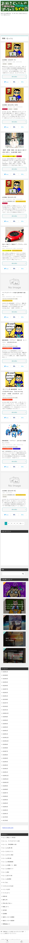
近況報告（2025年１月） (9, 59)
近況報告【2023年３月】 (9, 197)
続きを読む (14, 76)
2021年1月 (5, 709)
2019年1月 (5, 772)
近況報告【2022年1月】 (9, 490)
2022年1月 (5, 696)
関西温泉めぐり (6, 924)
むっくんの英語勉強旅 (8, 861)
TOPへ (21, 941)
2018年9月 (5, 785)
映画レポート (6, 906)
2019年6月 (5, 754)
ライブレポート (17, 348)
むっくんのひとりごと (20, 201)
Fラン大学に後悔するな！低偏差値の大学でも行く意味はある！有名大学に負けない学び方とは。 (14, 606)
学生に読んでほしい (7, 903)
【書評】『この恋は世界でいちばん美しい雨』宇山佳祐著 (14, 639)
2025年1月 (5, 671)
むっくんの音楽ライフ (7, 348)
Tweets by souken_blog (7, 827)
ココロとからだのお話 (8, 886)
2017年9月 (5, 817)
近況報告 (10, 63)
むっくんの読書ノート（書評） (9, 156)
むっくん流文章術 (7, 879)
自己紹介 (4, 63)
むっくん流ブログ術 (7, 875)
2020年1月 (5, 734)
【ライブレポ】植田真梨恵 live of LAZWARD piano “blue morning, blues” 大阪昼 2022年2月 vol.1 (12, 391)
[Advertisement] (14, 25)
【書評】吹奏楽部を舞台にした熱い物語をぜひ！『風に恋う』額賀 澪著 (14, 622)
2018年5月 (5, 799)
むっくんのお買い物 (7, 250)
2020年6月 (5, 720)
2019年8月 (5, 747)
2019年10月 (5, 741)
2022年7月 (5, 689)
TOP (13, 931)
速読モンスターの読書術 (8, 917)
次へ (21, 523)
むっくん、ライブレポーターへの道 (10, 298)
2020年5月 (5, 723)
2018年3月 (5, 806)
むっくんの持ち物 (7, 858)
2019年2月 (5, 768)
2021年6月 (5, 706)
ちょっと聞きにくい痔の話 (9, 837)
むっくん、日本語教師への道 (8, 201)
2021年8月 (5, 699)
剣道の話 (5, 896)
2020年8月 (5, 716)
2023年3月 (5, 682)
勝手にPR (5, 109)
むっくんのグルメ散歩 (8, 854)
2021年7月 (5, 702)
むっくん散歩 (6, 872)
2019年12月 (5, 737)
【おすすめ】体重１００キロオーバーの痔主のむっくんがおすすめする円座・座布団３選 (14, 589)
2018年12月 (5, 775)
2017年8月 (5, 820)
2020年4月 (5, 727)
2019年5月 (5, 758)
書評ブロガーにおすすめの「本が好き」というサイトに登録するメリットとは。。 (14, 655)
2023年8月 (5, 675)
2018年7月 (5, 792)
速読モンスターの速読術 (8, 920)
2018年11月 (5, 779)
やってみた (5, 882)
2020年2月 (5, 730)
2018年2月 (5, 810)
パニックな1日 (6, 889)
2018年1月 (5, 813)
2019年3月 (5, 765)
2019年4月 (5, 761)
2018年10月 (5, 782)
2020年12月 (5, 713)
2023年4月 (5, 678)
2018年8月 (5, 789)
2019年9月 (5, 744)
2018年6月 (5, 796)
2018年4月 (5, 803)
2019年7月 (5, 751)
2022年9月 (5, 685)
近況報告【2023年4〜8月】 (10, 105)
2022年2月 (5, 692)
